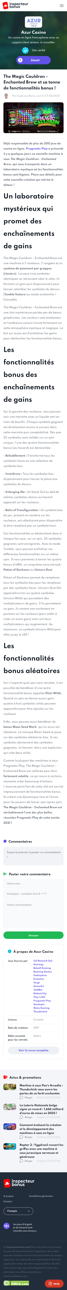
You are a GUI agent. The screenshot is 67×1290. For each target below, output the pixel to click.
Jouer (35, 60)
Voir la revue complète (33, 1050)
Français (12, 1211)
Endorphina (40, 975)
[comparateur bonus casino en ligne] (15, 5)
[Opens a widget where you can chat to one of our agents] (54, 1284)
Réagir (28, 1098)
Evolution (39, 979)
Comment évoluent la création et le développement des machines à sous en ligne (40, 1129)
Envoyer (33, 935)
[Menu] (62, 5)
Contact (7, 1201)
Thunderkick (40, 1012)
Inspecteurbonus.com (18, 1247)
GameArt (39, 986)
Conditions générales (41, 1196)
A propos (8, 1196)
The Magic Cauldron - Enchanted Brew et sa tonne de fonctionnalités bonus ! (31, 82)
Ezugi (37, 983)
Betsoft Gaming (42, 968)
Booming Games (43, 972)
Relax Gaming (41, 1008)
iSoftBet (38, 990)
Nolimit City (40, 993)
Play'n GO (39, 997)
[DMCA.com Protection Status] (16, 1282)
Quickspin (39, 1004)
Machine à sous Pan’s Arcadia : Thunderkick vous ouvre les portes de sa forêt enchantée (41, 1089)
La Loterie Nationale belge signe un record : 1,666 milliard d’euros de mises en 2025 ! (41, 1109)
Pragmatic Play (37, 148)
